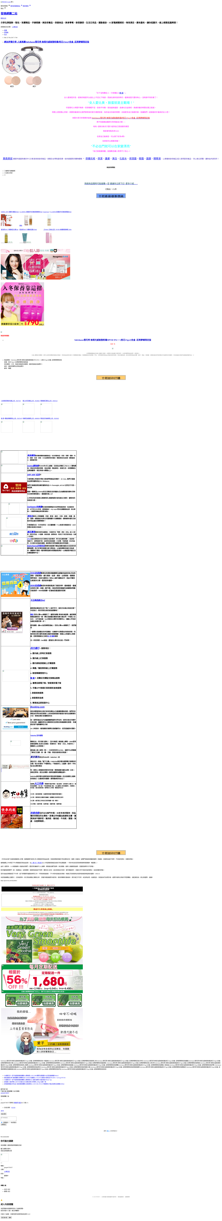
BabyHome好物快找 (36, 546)
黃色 (20, 225)
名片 (5, 34)
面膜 (148, 158)
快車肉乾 (34, 813)
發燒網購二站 (9, 13)
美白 (114, 158)
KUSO (13, 1107)
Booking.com (37, 707)
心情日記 (15, 27)
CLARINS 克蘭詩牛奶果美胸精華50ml (30, 212)
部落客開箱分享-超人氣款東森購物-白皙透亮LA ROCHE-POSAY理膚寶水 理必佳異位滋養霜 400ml (34, 1084)
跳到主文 (3, 18)
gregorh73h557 (5, 1093)
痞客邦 (16, 1102)
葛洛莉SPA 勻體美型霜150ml (28, 229)
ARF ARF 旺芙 (33, 475)
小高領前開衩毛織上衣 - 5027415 (11, 401)
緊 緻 (32, 678)
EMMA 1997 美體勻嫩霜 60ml (10, 212)
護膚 (107, 158)
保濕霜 (132, 158)
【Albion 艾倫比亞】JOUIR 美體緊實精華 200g (57, 229)
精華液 (157, 158)
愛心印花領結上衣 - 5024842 (31, 401)
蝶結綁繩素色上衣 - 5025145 (13, 418)
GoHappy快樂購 (34, 507)
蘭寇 (31, 614)
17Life (29, 539)
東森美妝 (8, 158)
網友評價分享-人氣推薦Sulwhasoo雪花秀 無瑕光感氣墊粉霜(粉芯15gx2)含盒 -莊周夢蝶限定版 (46, 42)
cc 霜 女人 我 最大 (36, 862)
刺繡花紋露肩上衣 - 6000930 (31, 418)
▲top (2, 1110)
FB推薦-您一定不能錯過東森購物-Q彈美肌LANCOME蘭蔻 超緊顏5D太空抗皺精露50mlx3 (31, 1075)
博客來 (30, 516)
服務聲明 (127, 1196)
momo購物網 (33, 466)
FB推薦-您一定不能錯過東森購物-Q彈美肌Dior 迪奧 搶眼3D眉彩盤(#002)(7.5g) (28, 1079)
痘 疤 (2, 418)
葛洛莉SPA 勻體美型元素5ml (9, 229)
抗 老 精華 (51, 636)
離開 (10, 1217)
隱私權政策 (121, 1196)
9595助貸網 (35, 573)
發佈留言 (3, 1124)
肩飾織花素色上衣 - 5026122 (48, 401)
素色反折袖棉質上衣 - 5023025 (49, 418)
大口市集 (38, 783)
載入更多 (3, 1114)
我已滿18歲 (4, 1217)
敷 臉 (121, 93)
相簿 (5, 30)
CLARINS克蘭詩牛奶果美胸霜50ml (60, 212)
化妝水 (123, 158)
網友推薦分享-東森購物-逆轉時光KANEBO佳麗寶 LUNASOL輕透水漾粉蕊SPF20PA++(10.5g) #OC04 (34, 1077)
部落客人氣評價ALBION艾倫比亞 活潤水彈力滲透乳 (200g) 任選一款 (25, 1082)
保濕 (100, 158)
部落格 (6, 32)
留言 (19, 1102)
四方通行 (34, 648)
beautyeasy (46, 212)
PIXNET (98, 1196)
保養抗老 (90, 158)
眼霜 (141, 158)
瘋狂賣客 (31, 532)
